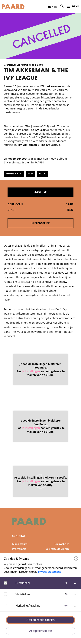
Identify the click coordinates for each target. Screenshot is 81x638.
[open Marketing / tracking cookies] (75, 606)
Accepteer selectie (40, 630)
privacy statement (49, 571)
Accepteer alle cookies (41, 619)
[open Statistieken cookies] (75, 595)
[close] (76, 558)
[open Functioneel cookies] (75, 583)
